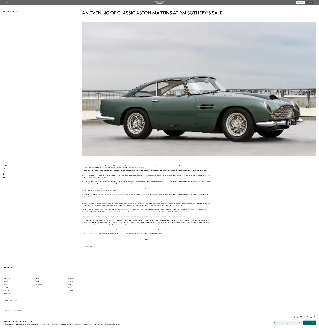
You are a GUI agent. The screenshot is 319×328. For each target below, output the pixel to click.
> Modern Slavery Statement (10, 300)
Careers (70, 287)
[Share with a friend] (5, 177)
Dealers (38, 278)
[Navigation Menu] (7, 2)
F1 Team (6, 287)
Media (69, 284)
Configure (300, 3)
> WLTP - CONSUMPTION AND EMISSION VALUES (13, 310)
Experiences (7, 293)
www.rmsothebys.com (157, 233)
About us (70, 281)
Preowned (7, 290)
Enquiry (38, 281)
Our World (7, 278)
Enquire (309, 3)
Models (6, 281)
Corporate (71, 278)
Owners (6, 284)
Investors (70, 290)
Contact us (39, 284)
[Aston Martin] (159, 2)
